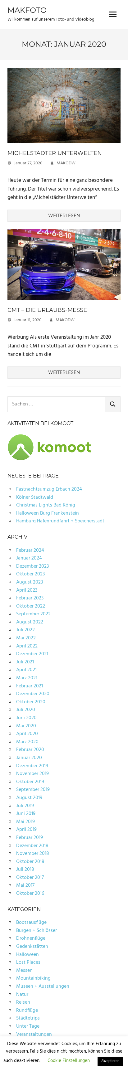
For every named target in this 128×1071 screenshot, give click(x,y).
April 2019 (26, 830)
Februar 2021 (29, 686)
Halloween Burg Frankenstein (47, 513)
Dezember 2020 (32, 694)
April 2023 (26, 590)
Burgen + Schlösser (36, 931)
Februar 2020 (30, 750)
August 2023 (29, 582)
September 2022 (33, 614)
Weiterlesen (64, 215)
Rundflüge (27, 1010)
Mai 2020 (26, 726)
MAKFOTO (27, 10)
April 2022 (27, 646)
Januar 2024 (29, 558)
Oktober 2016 (30, 893)
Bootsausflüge (31, 922)
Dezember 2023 (32, 566)
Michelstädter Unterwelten (54, 153)
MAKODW (66, 163)
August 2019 (29, 798)
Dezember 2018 (32, 846)
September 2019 (33, 790)
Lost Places (28, 962)
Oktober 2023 (30, 574)
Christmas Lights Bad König (45, 505)
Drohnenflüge (30, 938)
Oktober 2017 (30, 878)
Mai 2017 (25, 885)
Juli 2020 (25, 710)
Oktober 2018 (30, 862)
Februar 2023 (29, 598)
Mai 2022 (26, 638)
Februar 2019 (29, 838)
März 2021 (26, 678)
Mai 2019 (25, 822)
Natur (22, 995)
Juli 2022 (25, 630)
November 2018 (32, 854)
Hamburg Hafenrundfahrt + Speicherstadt (60, 521)
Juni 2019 (25, 814)
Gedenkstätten (32, 947)
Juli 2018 (25, 869)
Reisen (23, 1002)
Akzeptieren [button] (110, 1061)
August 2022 (29, 622)
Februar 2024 (30, 550)
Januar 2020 (29, 758)
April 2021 (26, 670)
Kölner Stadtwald (34, 497)
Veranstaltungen (34, 1034)
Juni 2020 (26, 718)
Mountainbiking (33, 978)
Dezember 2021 (32, 654)
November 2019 (32, 774)
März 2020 (27, 742)
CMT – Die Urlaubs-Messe (47, 310)
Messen (24, 971)
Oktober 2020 (30, 702)
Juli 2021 (25, 662)
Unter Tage (27, 1026)
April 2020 (27, 734)
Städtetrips (28, 1018)
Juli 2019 (25, 806)
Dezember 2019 (32, 766)
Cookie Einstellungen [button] (69, 1060)
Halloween (27, 955)
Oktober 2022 (30, 606)
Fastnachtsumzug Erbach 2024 (49, 489)
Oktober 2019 (30, 782)
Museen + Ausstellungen (42, 986)
